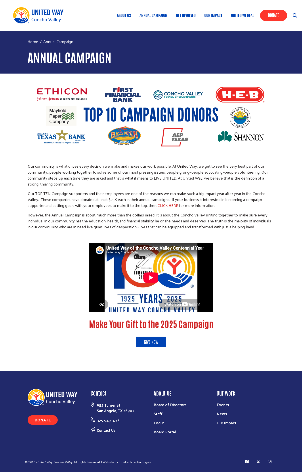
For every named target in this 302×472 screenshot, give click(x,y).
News (222, 413)
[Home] (40, 15)
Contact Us (106, 430)
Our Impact (213, 15)
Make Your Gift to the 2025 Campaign (151, 324)
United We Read (242, 15)
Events (223, 404)
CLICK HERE (167, 205)
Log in (159, 422)
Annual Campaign (153, 15)
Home (33, 41)
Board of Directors (170, 404)
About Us (124, 15)
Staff (158, 413)
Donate (273, 15)
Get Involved (186, 15)
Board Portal (165, 431)
